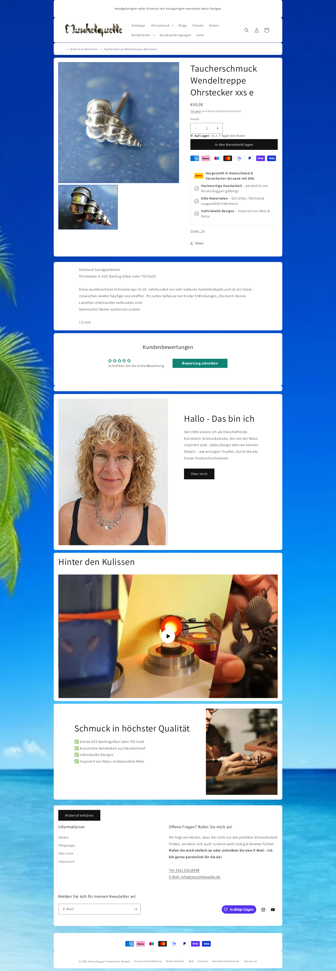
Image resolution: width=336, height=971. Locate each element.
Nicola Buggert (97, 961)
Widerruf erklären (79, 815)
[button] (162, 25)
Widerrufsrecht (175, 961)
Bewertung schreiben (200, 363)
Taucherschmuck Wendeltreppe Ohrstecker (130, 49)
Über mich (199, 474)
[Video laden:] (168, 636)
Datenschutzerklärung (148, 961)
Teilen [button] (199, 243)
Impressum (66, 861)
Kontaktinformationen (225, 961)
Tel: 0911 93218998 (184, 870)
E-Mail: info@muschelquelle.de (194, 876)
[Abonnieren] (135, 909)
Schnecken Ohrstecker (84, 49)
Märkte (63, 837)
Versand (195, 111)
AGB (191, 961)
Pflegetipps (66, 845)
